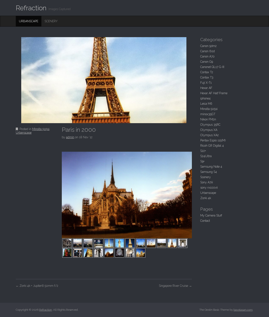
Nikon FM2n (208, 119)
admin (70, 137)
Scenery (51, 21)
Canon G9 (206, 61)
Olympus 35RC (210, 124)
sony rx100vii (209, 187)
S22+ (203, 151)
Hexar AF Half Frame (213, 93)
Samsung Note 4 (211, 166)
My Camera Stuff (211, 215)
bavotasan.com (243, 309)
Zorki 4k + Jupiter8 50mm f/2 (37, 285)
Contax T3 (206, 77)
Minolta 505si (40, 129)
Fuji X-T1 (206, 82)
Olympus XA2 (209, 135)
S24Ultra (206, 156)
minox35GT (207, 114)
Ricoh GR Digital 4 (212, 145)
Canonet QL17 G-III (212, 67)
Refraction (31, 8)
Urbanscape (28, 21)
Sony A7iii (206, 182)
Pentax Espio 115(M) (213, 140)
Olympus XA (208, 130)
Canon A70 (207, 56)
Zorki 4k (205, 198)
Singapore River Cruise (175, 285)
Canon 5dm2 (208, 46)
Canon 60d (207, 51)
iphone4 (205, 98)
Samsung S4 (208, 172)
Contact (205, 220)
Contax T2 (206, 72)
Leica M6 (206, 103)
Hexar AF (206, 88)
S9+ (202, 161)
